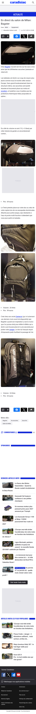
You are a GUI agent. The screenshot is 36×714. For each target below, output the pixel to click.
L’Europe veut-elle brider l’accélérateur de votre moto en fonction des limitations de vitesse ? (24, 626)
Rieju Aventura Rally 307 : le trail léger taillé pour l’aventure (24, 646)
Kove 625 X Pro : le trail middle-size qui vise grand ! (24, 657)
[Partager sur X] (24, 35)
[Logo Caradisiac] (18, 4)
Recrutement (4, 695)
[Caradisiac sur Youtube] (18, 675)
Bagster (7, 67)
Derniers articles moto (10, 478)
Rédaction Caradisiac (6, 691)
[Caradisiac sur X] (8, 675)
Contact (3, 686)
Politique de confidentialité (25, 698)
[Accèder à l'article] (7, 485)
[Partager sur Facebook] (17, 35)
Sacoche (24, 420)
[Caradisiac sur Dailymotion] (14, 675)
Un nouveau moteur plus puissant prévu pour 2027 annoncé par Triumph (24, 509)
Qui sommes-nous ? (24, 691)
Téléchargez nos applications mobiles (17, 682)
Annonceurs (22, 686)
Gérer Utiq (21, 706)
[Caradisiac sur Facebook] (4, 675)
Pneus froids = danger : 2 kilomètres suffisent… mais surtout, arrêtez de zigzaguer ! (23, 636)
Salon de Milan (7, 423)
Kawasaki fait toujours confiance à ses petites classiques (23, 498)
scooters (4, 91)
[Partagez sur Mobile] (31, 35)
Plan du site (22, 695)
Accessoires (14, 420)
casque (11, 330)
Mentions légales (5, 698)
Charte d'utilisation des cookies (7, 703)
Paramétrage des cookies (25, 702)
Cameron (19, 317)
